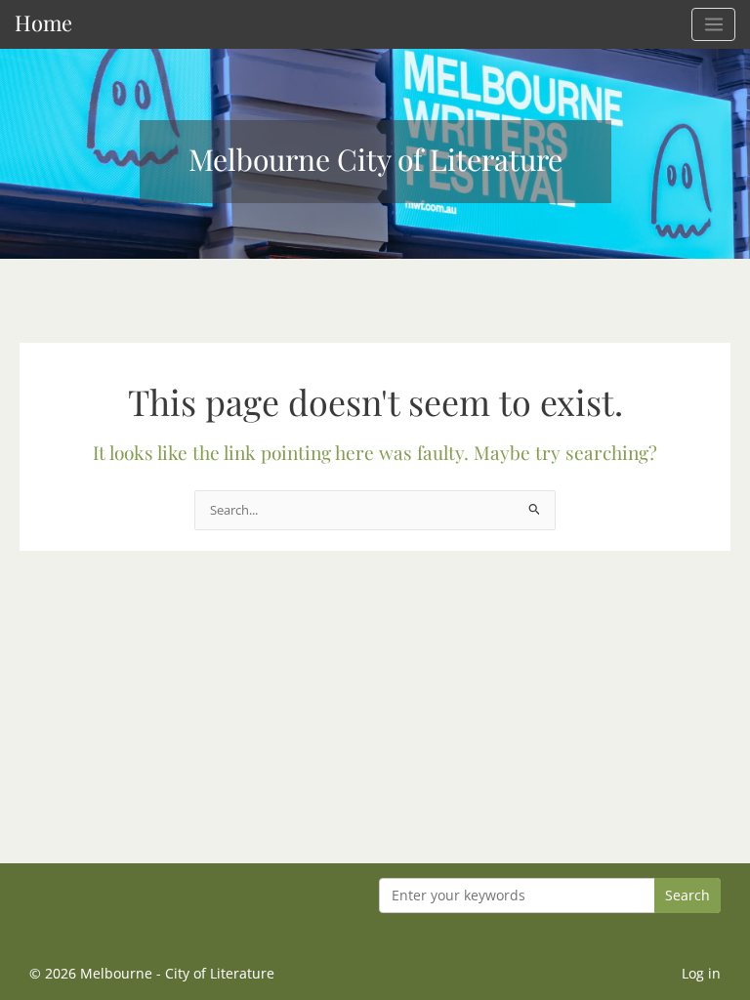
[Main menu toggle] (713, 24)
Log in (701, 973)
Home (43, 22)
